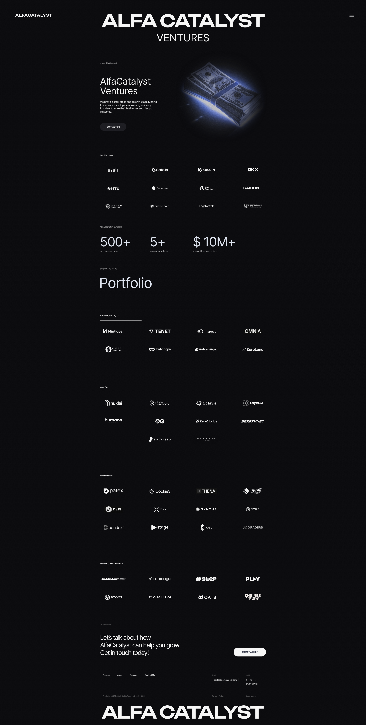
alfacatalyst (33, 15)
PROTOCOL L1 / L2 (109, 315)
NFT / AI (104, 387)
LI (255, 680)
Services (133, 675)
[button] (250, 652)
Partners (106, 675)
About (120, 675)
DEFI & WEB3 (107, 475)
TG (251, 680)
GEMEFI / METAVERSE (111, 563)
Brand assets (251, 696)
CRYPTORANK (251, 684)
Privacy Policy (218, 696)
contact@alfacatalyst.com (225, 680)
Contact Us (150, 675)
